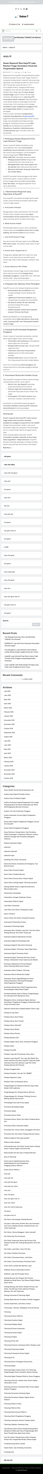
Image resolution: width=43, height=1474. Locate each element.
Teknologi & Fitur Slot (11, 1341)
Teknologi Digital (9, 1366)
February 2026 (8, 712)
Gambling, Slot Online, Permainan (15, 860)
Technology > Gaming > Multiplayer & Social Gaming (21, 1308)
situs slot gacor (9, 555)
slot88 (6, 547)
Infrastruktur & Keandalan (12, 893)
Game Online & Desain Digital (14, 870)
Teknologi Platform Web (12, 1408)
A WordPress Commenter (13, 679)
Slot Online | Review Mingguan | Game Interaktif (20, 1232)
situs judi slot (8, 1178)
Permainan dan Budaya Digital (14, 1107)
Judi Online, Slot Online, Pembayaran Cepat (18, 910)
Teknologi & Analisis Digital (13, 1320)
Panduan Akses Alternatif (12, 1025)
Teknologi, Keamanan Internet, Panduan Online (19, 1420)
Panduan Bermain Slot (11, 1038)
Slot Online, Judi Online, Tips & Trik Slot (17, 1249)
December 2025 (9, 720)
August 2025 (8, 737)
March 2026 (8, 708)
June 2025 (7, 745)
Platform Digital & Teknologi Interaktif (16, 1138)
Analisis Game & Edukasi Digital (15, 798)
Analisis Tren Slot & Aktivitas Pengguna (17, 811)
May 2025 (7, 749)
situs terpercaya (9, 572)
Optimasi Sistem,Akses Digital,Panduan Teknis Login (21, 1009)
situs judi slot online (11, 1186)
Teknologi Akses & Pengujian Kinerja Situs (18, 1362)
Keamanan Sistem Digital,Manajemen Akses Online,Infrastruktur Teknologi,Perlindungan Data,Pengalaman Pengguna (19, 981)
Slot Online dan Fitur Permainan (14, 1236)
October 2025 (8, 728)
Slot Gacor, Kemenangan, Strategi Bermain (18, 1219)
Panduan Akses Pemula (12, 1033)
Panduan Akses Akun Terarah (14, 1021)
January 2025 (8, 766)
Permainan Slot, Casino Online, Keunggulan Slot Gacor (22, 1130)
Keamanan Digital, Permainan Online (16, 953)
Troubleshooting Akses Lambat (14, 1444)
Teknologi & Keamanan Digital (14, 1349)
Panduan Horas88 (10, 1050)
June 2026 (7, 695)
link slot (7, 506)
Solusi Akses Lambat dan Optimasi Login (18, 1266)
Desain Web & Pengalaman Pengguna (16, 828)
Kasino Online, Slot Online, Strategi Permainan (19, 918)
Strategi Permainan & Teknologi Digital (17, 1295)
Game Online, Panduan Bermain (14, 874)
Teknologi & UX (9, 1357)
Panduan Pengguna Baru (12, 1069)
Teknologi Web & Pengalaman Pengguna (17, 1416)
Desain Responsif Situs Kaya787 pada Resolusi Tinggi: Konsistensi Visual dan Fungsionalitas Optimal (20, 66)
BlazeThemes (22, 1470)
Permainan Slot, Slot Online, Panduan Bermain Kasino (22, 1134)
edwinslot (7, 847)
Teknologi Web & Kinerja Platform (15, 1412)
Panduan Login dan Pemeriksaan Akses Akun (19, 1054)
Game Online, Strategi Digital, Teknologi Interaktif (20, 882)
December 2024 (9, 770)
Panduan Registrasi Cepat (12, 1077)
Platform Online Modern (12, 1142)
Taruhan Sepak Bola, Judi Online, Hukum (17, 1304)
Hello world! (28, 679)
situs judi (7, 1174)
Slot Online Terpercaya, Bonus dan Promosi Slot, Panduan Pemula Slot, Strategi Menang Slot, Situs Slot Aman (22, 1243)
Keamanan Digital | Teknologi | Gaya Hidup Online (20, 949)
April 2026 (7, 704)
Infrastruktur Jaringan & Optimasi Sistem (17, 897)
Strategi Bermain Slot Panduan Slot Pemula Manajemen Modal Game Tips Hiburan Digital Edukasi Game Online (22, 1280)
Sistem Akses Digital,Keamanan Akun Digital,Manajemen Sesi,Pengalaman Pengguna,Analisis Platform (16, 1163)
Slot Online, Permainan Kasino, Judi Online (18, 1257)
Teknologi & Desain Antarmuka (14, 1328)
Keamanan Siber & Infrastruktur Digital (17, 974)
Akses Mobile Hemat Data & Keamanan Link (19, 790)
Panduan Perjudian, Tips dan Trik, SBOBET (18, 1073)
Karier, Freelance (9, 914)
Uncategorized (9, 1452)
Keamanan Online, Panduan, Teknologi (16, 970)
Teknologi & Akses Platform (13, 1316)
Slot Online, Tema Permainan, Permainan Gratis (20, 1261)
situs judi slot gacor (10, 1182)
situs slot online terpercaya (13, 1207)
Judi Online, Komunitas (11, 906)
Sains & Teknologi (10, 1157)
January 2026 (8, 716)
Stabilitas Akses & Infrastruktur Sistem (17, 1270)
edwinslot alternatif (10, 851)
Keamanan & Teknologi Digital (14, 926)
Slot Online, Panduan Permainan (14, 1253)
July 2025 (7, 741)
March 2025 (8, 757)
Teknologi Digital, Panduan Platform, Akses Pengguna (22, 1376)
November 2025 (9, 724)
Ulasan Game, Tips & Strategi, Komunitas (17, 1448)
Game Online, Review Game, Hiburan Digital (18, 878)
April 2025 (7, 753)
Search (5, 621)
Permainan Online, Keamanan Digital (16, 1126)
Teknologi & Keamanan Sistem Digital (16, 1353)
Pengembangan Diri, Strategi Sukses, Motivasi (19, 1092)
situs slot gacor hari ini (12, 597)
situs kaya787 (29, 116)
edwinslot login (9, 855)
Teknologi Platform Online (13, 1404)
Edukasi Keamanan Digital (13, 843)
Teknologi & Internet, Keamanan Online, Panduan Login (22, 1345)
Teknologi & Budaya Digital (13, 1324)
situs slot (7, 481)
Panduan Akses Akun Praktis (13, 1017)
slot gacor (7, 489)
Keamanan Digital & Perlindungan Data (17, 941)
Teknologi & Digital (10, 1337)
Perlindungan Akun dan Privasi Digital (16, 1103)
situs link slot (8, 514)
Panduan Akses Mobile (11, 1029)
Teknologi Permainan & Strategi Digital (17, 1393)
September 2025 (9, 733)
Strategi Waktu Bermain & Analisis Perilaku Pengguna (22, 1299)
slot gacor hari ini (10, 531)
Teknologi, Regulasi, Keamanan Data (16, 1424)
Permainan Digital (10, 1111)
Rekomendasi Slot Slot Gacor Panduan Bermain (20, 1153)
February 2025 (8, 762)
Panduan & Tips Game (11, 1013)
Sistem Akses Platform (12, 1170)
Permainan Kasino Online (12, 1115)
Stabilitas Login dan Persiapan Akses (16, 1274)
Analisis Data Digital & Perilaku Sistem (17, 794)
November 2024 (9, 774)
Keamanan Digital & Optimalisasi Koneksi (18, 937)
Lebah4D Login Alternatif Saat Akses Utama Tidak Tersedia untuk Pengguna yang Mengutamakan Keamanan (20, 2)
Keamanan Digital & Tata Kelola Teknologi (18, 945)
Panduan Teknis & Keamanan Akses (16, 1082)
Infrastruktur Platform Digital (13, 901)
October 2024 (8, 778)
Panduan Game (9, 1046)
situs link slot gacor (10, 473)
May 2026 (7, 699)
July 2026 (7, 691)
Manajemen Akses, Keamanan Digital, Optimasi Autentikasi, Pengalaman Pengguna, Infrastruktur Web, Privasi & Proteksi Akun (22, 1002)
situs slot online (9, 1203)
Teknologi (7, 1312)
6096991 (8, 72)
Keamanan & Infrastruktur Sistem (15, 922)
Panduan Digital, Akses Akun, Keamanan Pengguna (21, 1042)
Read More (6, 448)
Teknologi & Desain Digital (13, 1333)
